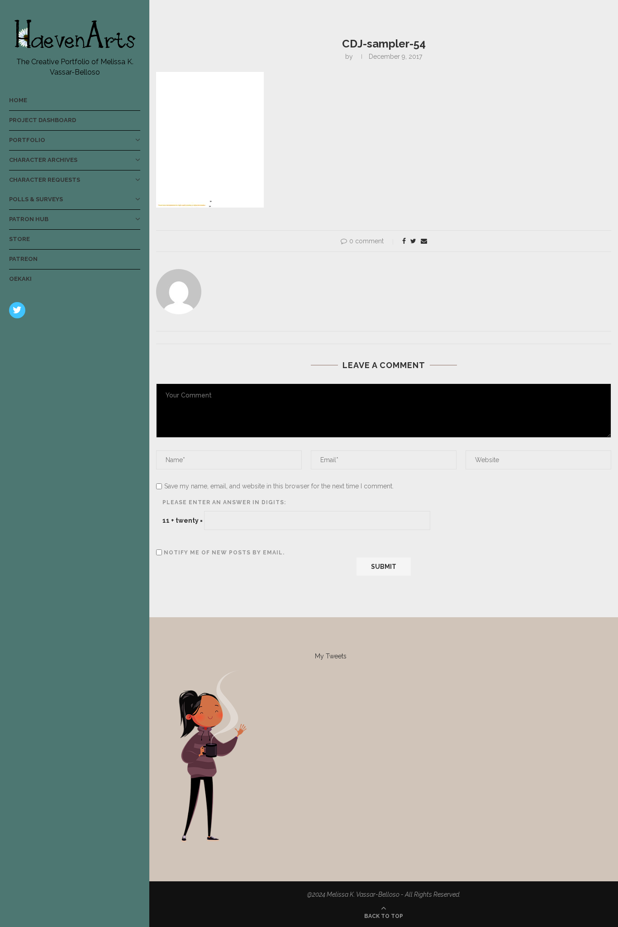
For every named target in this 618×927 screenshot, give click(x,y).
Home (18, 100)
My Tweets (331, 656)
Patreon (23, 258)
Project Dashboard (42, 120)
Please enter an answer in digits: (224, 502)
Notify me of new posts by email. (224, 552)
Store (19, 239)
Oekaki (20, 278)
